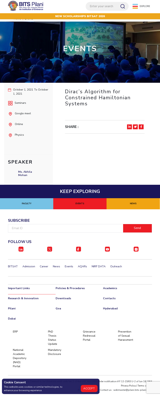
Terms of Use (145, 385)
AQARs (82, 266)
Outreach (116, 266)
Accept (89, 388)
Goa (58, 308)
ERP (15, 332)
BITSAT (13, 266)
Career (44, 266)
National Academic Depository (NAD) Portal (19, 358)
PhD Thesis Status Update (52, 338)
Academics (110, 288)
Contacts (109, 298)
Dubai (12, 318)
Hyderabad (110, 308)
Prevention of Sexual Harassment (124, 336)
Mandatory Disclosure (54, 352)
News (56, 266)
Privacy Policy (128, 385)
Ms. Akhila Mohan (25, 173)
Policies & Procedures (70, 288)
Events (69, 266)
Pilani (12, 308)
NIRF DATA (99, 266)
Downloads (63, 298)
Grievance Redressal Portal (89, 336)
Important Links (19, 288)
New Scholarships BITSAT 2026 (80, 16)
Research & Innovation (23, 298)
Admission (28, 266)
